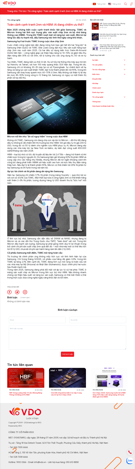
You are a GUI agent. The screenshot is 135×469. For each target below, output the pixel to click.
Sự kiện (95, 60)
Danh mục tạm (97, 92)
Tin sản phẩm (97, 65)
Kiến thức (96, 74)
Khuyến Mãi (96, 79)
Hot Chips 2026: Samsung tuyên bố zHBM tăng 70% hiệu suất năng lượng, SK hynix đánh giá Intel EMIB (113, 46)
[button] (124, 60)
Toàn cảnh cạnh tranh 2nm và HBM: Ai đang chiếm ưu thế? (72, 11)
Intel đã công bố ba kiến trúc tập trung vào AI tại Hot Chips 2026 (113, 35)
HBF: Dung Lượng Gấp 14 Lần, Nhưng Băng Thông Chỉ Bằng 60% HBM (112, 24)
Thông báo (96, 102)
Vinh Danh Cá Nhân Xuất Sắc (103, 106)
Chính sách (96, 88)
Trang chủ (12, 11)
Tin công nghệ (35, 11)
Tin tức (22, 11)
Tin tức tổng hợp (98, 69)
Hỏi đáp (95, 83)
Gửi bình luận (67, 354)
